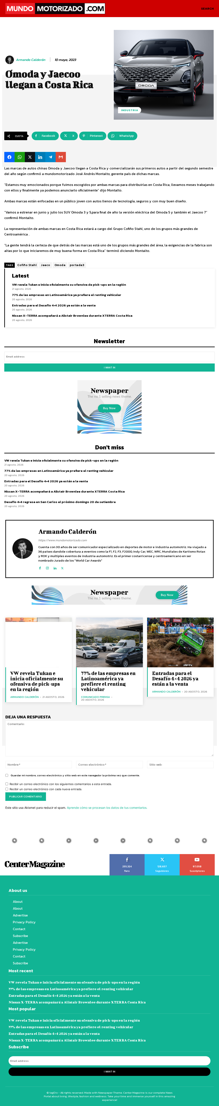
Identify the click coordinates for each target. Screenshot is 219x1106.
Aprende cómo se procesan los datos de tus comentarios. (107, 807)
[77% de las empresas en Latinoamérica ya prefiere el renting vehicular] (109, 642)
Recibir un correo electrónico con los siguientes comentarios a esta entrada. (61, 784)
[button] (207, 8)
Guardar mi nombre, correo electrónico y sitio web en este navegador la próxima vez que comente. (75, 775)
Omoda (60, 265)
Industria (129, 110)
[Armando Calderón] (10, 60)
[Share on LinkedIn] (40, 157)
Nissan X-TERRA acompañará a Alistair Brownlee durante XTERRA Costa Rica (72, 315)
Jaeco (45, 265)
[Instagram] (47, 567)
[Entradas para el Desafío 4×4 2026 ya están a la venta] (180, 642)
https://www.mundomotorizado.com (62, 540)
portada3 (77, 265)
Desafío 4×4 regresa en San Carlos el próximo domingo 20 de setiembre (60, 501)
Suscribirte (197, 855)
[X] (62, 567)
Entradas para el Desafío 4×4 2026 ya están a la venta (54, 305)
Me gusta (127, 855)
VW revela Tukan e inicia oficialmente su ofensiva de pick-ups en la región (69, 284)
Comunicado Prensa (95, 697)
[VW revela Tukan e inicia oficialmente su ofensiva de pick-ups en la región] (38, 642)
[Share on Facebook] (9, 157)
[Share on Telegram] (50, 157)
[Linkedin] (54, 567)
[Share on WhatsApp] (20, 157)
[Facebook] (39, 567)
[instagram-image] (14, 840)
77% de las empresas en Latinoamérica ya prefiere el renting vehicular (66, 294)
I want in (109, 367)
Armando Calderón (30, 60)
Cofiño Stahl (27, 265)
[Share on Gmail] (61, 157)
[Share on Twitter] (30, 157)
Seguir (162, 855)
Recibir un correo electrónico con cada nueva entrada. (46, 789)
